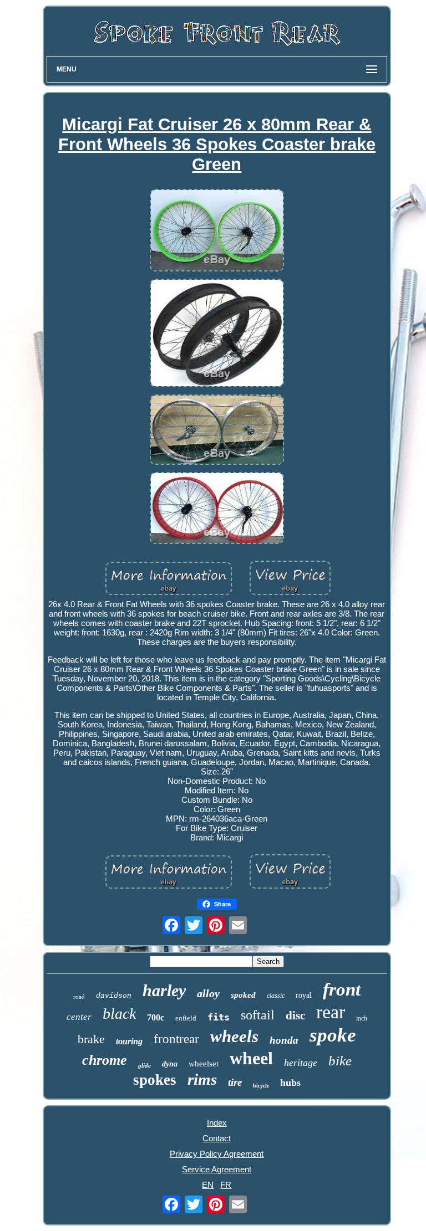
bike (340, 1060)
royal (304, 995)
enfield (185, 1018)
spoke (333, 1035)
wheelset (204, 1063)
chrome (104, 1060)
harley (164, 990)
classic (276, 995)
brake (91, 1039)
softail (258, 1015)
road (79, 996)
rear (330, 1012)
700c (155, 1017)
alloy (208, 993)
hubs (290, 1082)
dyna (170, 1064)
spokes (154, 1079)
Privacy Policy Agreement (216, 1153)
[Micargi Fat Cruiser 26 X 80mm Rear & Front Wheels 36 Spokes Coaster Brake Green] (217, 231)
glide (144, 1065)
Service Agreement (216, 1169)
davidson (113, 996)
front (342, 989)
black (119, 1013)
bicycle (261, 1086)
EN (208, 1184)
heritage (300, 1062)
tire (235, 1082)
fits (218, 1017)
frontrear (176, 1039)
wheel (251, 1058)
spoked (243, 995)
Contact (216, 1138)
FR (225, 1184)
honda (284, 1040)
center (79, 1017)
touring (129, 1041)
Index (217, 1122)
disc (295, 1015)
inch (361, 1018)
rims (202, 1079)
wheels (234, 1036)
